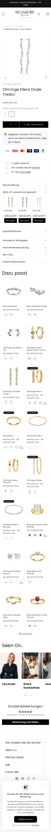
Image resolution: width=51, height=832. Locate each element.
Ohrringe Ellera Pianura (10, 481)
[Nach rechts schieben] (32, 695)
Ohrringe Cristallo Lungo (11, 392)
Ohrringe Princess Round (12, 572)
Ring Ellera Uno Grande (34, 572)
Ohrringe (20, 26)
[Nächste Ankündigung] (46, 4)
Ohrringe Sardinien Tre (12, 349)
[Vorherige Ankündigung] (5, 4)
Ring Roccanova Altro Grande (37, 526)
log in (17, 141)
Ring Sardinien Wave (37, 306)
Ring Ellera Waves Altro (12, 616)
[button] (3, 14)
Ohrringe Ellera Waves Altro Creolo (36, 349)
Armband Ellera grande (10, 526)
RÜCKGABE (25, 172)
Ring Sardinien (10, 306)
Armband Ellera (34, 436)
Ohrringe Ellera (34, 391)
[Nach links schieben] (20, 695)
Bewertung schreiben (25, 722)
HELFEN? (36, 167)
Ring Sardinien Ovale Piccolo (37, 616)
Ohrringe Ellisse (34, 480)
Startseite (8, 26)
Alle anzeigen (26, 633)
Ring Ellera (8, 436)
